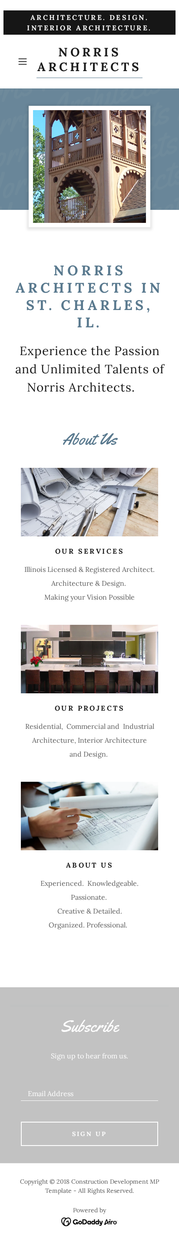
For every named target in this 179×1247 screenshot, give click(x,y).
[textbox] (89, 1089)
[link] (89, 61)
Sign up (89, 1134)
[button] (25, 61)
